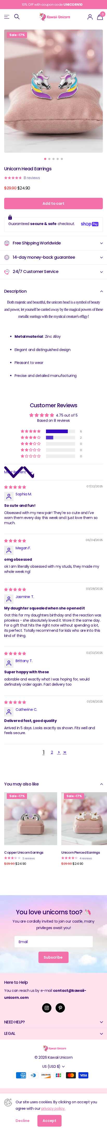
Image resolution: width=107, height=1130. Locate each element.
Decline (23, 1120)
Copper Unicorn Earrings (23, 852)
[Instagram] (46, 1008)
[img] (15, 487)
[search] (16, 17)
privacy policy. (53, 1108)
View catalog (7, 17)
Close (53, 1022)
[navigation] (45, 159)
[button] (31, 431)
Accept (49, 1120)
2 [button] (52, 752)
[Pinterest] (60, 1008)
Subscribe (53, 957)
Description (15, 291)
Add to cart (53, 203)
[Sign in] (90, 17)
